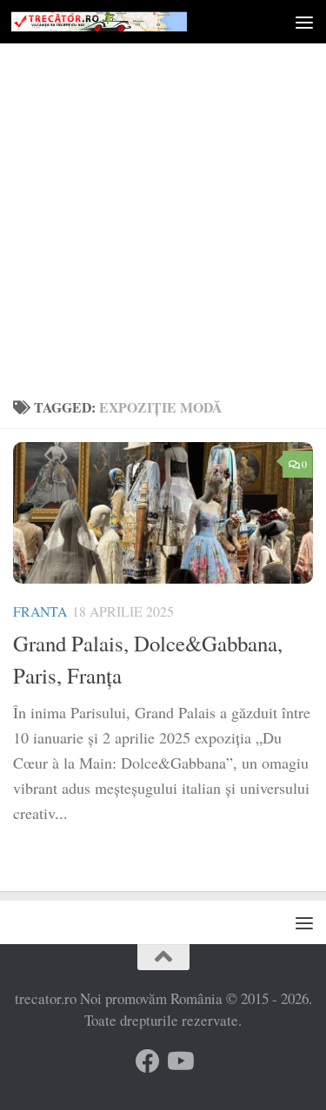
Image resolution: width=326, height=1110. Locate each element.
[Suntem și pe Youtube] (179, 1061)
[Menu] (304, 21)
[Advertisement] (163, 215)
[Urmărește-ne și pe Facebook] (148, 1061)
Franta (40, 611)
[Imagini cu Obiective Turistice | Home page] (128, 21)
